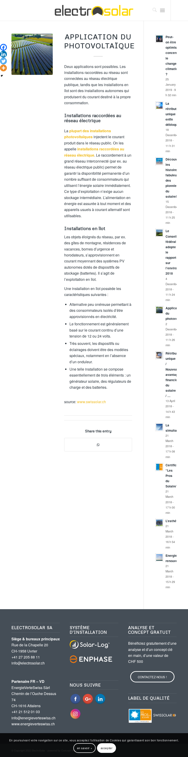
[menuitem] (152, 10)
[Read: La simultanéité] (159, 427)
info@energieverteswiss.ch (33, 717)
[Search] (152, 10)
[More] (3, 68)
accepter (107, 748)
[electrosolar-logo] (94, 10)
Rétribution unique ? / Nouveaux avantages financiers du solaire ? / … (174, 374)
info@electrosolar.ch (28, 663)
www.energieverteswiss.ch (33, 723)
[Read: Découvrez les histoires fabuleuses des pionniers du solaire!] (159, 161)
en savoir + (84, 748)
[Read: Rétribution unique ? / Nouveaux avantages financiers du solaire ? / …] (159, 355)
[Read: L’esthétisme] (159, 523)
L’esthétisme (175, 521)
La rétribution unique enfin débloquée (173, 114)
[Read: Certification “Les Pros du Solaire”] (159, 467)
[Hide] (2, 76)
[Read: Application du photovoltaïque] (159, 310)
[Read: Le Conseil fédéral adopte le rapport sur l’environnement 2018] (159, 233)
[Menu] (162, 10)
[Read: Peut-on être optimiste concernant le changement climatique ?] (159, 39)
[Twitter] (3, 61)
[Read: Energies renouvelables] (159, 557)
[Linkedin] (3, 54)
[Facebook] (3, 47)
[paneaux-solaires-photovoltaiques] (32, 54)
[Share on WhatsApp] (98, 444)
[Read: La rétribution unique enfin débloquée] (159, 105)
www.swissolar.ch (91, 401)
